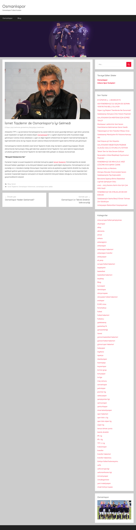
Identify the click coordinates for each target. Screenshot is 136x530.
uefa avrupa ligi (103, 469)
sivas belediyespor (104, 410)
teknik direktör (103, 432)
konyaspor (101, 374)
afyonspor (101, 224)
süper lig (100, 425)
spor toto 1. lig (102, 418)
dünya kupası (102, 293)
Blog (19, 18)
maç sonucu (102, 381)
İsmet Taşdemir (60, 162)
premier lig (101, 392)
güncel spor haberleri (105, 344)
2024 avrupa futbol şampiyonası (109, 220)
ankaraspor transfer (104, 253)
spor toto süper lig (104, 421)
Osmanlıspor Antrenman (27, 187)
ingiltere (100, 352)
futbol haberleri (103, 315)
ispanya (100, 355)
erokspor (100, 301)
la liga (99, 377)
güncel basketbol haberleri (107, 337)
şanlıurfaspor (102, 407)
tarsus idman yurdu (104, 429)
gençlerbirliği (102, 330)
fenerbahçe (101, 308)
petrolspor (101, 388)
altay (99, 227)
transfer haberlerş (104, 458)
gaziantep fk (102, 326)
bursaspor (101, 286)
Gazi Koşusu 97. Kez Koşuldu (108, 141)
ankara (100, 238)
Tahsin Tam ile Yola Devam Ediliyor (110, 151)
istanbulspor (102, 359)
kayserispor (101, 366)
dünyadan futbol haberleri (107, 297)
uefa (99, 465)
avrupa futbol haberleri (106, 264)
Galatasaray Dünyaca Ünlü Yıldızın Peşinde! (114, 114)
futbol (99, 312)
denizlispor (101, 290)
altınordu (100, 231)
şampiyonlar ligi (103, 399)
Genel (13, 184)
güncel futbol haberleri (106, 341)
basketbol (101, 271)
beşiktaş (100, 279)
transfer (100, 450)
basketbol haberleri (104, 275)
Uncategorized (103, 480)
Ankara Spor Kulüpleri (106, 83)
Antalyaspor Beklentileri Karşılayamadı (112, 205)
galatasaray (101, 322)
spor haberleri (102, 414)
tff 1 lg (99, 436)
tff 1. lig (100, 439)
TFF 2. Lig (101, 443)
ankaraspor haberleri (105, 249)
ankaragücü (102, 242)
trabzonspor (102, 447)
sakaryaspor (102, 396)
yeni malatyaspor (104, 483)
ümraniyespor (102, 476)
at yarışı (100, 260)
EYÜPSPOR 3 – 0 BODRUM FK (109, 100)
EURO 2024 (101, 304)
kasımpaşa (101, 363)
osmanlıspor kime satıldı (44, 187)
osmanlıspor (102, 385)
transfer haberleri (104, 454)
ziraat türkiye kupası (105, 487)
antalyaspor (101, 257)
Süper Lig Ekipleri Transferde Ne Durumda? (114, 110)
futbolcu (100, 319)
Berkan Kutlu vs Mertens (106, 168)
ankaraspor (101, 246)
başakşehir (101, 268)
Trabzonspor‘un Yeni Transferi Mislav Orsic (113, 131)
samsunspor (102, 403)
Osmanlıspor (14, 6)
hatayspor (101, 348)
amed (99, 235)
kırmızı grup (102, 370)
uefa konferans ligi (104, 472)
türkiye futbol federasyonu (107, 461)
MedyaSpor (33, 127)
